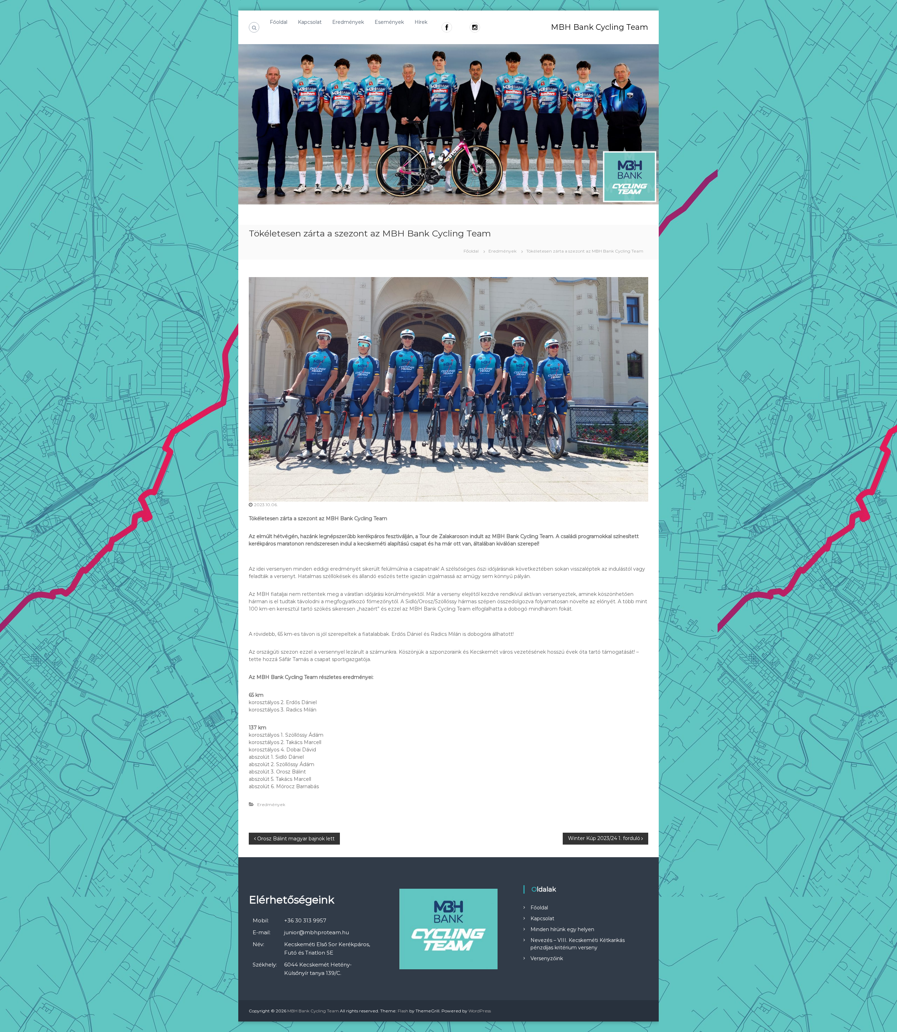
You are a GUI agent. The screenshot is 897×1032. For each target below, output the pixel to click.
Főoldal (278, 22)
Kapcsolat (310, 22)
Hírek (421, 22)
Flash (403, 1010)
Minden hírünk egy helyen (562, 929)
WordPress (479, 1010)
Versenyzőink (546, 958)
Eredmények (348, 22)
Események (389, 22)
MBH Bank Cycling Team (599, 27)
